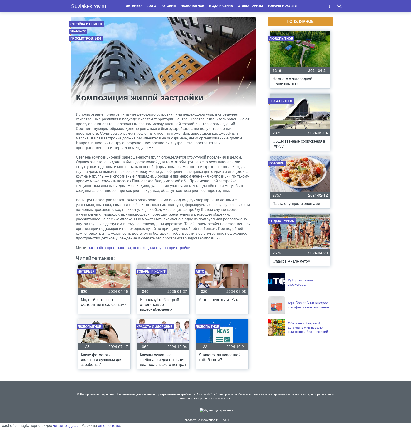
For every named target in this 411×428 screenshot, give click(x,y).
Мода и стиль (221, 5)
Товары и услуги (282, 5)
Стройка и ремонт (86, 24)
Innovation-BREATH (215, 420)
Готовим (168, 5)
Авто (151, 5)
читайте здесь (65, 425)
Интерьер (134, 5)
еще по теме (109, 425)
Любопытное (192, 5)
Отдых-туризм (250, 5)
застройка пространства (109, 247)
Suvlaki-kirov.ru (88, 6)
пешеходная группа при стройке (161, 247)
